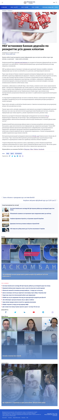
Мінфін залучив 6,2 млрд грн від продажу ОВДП (15, 304)
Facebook (41, 149)
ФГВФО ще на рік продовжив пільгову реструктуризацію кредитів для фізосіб (24, 297)
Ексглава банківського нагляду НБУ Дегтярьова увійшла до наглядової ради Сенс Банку (26, 285)
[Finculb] (6, 312)
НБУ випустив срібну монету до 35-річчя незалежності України (27, 228)
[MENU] (2, 2)
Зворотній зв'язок (16, 417)
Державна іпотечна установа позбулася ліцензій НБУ (24, 223)
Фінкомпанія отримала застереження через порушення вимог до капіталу (30, 213)
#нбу (8, 153)
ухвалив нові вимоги (21, 62)
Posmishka (55, 415)
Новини (4, 43)
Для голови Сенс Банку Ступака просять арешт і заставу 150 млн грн (21, 306)
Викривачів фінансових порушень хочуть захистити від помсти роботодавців (24, 288)
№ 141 (47, 116)
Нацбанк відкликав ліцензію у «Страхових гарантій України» (27, 218)
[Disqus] (29, 176)
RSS (27, 417)
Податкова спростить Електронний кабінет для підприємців (19, 295)
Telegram (26, 149)
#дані (12, 153)
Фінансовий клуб (10, 54)
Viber (31, 149)
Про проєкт (4, 417)
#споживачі (18, 153)
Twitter (36, 149)
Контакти (23, 417)
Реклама (10, 417)
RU (54, 2)
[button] (56, 2)
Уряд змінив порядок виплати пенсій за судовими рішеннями (19, 302)
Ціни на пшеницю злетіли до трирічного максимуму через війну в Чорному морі (24, 292)
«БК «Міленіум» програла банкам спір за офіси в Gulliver (18, 299)
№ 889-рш (35, 136)
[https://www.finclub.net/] (29, 2)
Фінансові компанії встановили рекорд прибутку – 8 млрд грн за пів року (23, 290)
